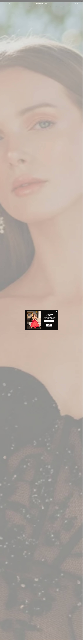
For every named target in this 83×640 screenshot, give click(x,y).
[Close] (56, 311)
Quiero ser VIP (49, 325)
